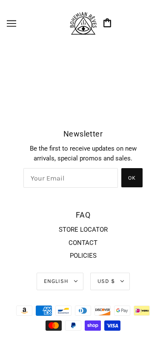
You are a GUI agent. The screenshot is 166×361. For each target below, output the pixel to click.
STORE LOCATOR (83, 229)
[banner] (83, 23)
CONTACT (83, 243)
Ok (132, 178)
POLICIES (83, 255)
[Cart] (108, 23)
